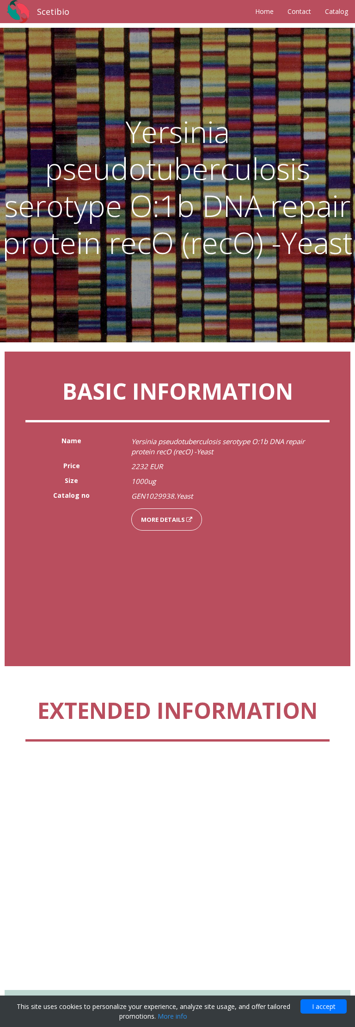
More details (163, 519)
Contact (299, 11)
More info (172, 1016)
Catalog (336, 11)
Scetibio (53, 11)
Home (264, 11)
